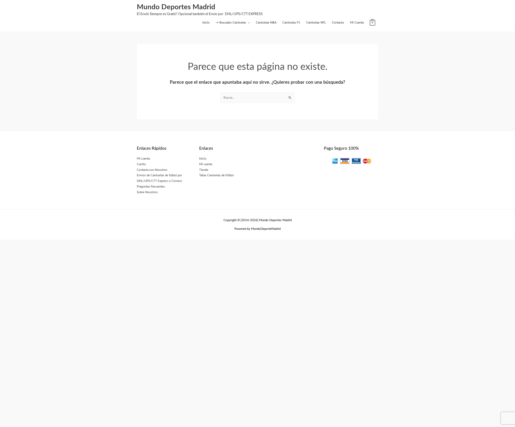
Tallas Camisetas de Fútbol (216, 175)
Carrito (141, 164)
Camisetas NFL (316, 22)
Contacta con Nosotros (152, 169)
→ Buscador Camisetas (231, 22)
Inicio (206, 22)
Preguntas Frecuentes (151, 186)
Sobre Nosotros (147, 192)
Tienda (203, 169)
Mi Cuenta (357, 22)
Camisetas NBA (266, 22)
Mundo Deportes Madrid (176, 7)
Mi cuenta (143, 158)
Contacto (338, 22)
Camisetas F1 (291, 22)
